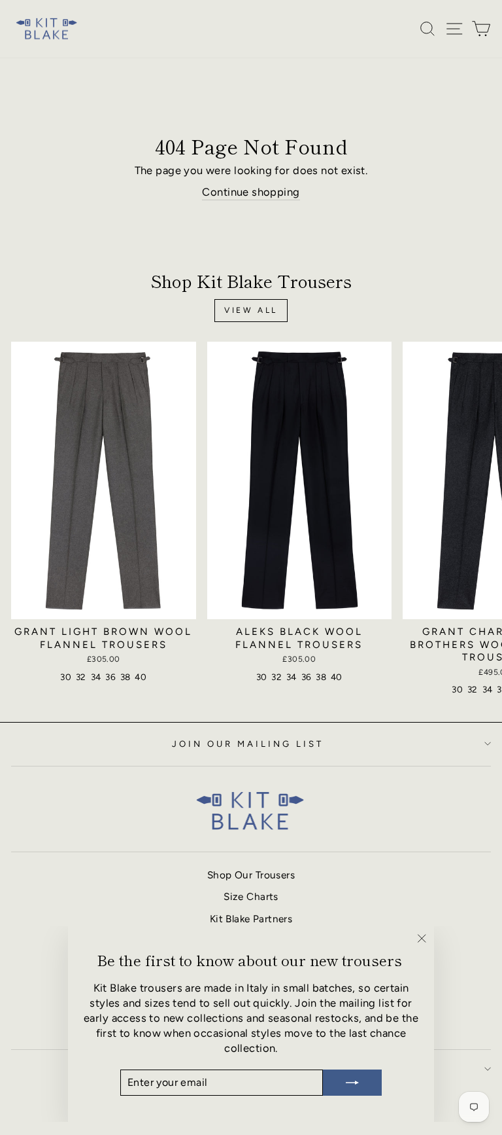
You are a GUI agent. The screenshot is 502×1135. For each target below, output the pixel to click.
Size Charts (251, 896)
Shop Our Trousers (251, 875)
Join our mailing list (247, 743)
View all (251, 310)
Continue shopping (250, 191)
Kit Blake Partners (251, 918)
